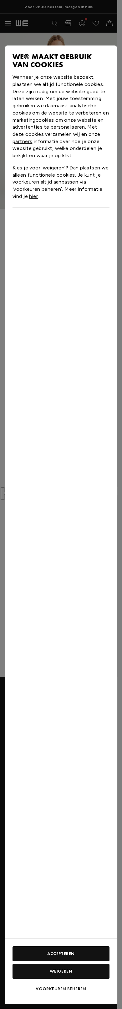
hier (33, 196)
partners (22, 141)
